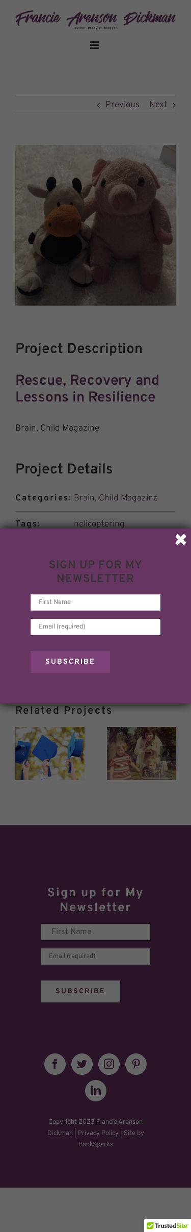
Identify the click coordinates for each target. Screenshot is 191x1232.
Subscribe (70, 662)
